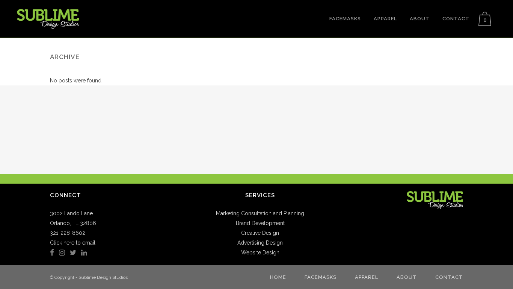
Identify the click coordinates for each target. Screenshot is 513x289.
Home (278, 277)
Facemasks (320, 277)
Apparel (366, 277)
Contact (449, 277)
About (407, 277)
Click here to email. (73, 243)
